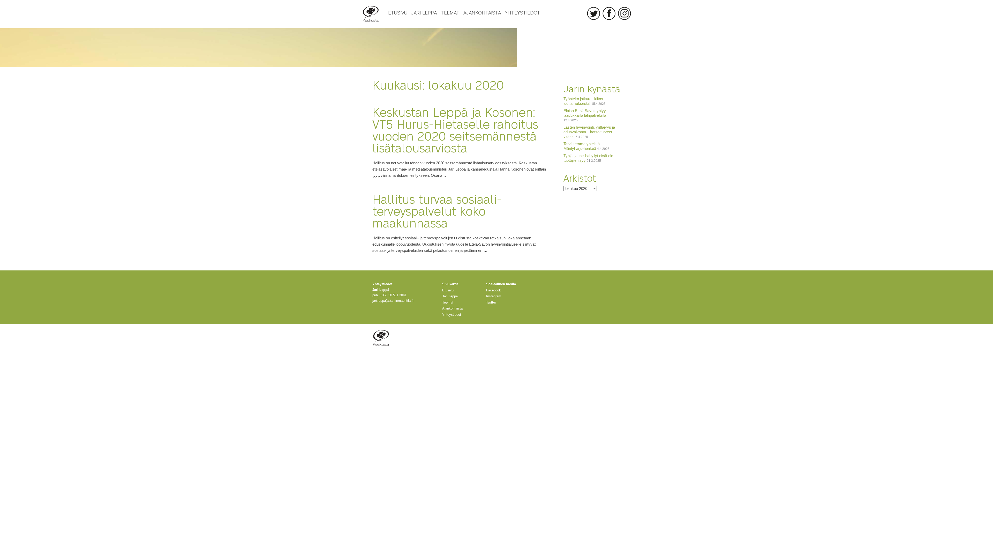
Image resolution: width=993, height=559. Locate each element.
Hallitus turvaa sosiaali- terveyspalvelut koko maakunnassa (437, 211)
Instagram (624, 13)
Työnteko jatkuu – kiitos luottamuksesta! (583, 101)
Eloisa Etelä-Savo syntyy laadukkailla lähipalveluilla (584, 112)
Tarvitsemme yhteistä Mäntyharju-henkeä (581, 146)
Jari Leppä (424, 12)
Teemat (450, 12)
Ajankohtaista (482, 12)
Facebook (609, 13)
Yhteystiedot (522, 12)
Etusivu (397, 12)
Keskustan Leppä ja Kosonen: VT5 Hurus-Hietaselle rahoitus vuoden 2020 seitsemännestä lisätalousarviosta (455, 130)
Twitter (593, 13)
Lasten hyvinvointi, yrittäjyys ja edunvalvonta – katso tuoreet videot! (589, 132)
